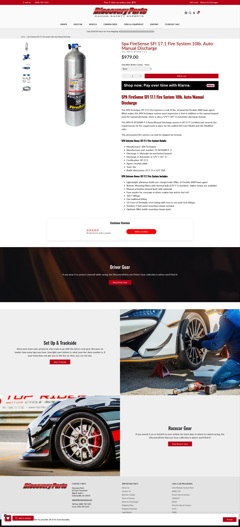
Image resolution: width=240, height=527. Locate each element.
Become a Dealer (128, 495)
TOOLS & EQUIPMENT (133, 24)
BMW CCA (176, 491)
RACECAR (78, 24)
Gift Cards (194, 2)
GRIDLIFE (176, 498)
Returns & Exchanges (209, 2)
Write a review (141, 231)
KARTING (154, 24)
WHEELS (93, 24)
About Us (125, 488)
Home (23, 37)
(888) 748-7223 (41, 2)
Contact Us (126, 491)
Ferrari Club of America (181, 495)
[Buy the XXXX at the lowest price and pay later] (170, 88)
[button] (23, 518)
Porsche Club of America (181, 505)
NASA (174, 502)
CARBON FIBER (110, 24)
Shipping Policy (128, 505)
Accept (229, 519)
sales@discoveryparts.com (82, 500)
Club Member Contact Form (183, 488)
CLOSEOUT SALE (172, 24)
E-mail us (27, 2)
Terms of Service (128, 498)
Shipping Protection (129, 509)
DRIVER (63, 24)
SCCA (174, 509)
